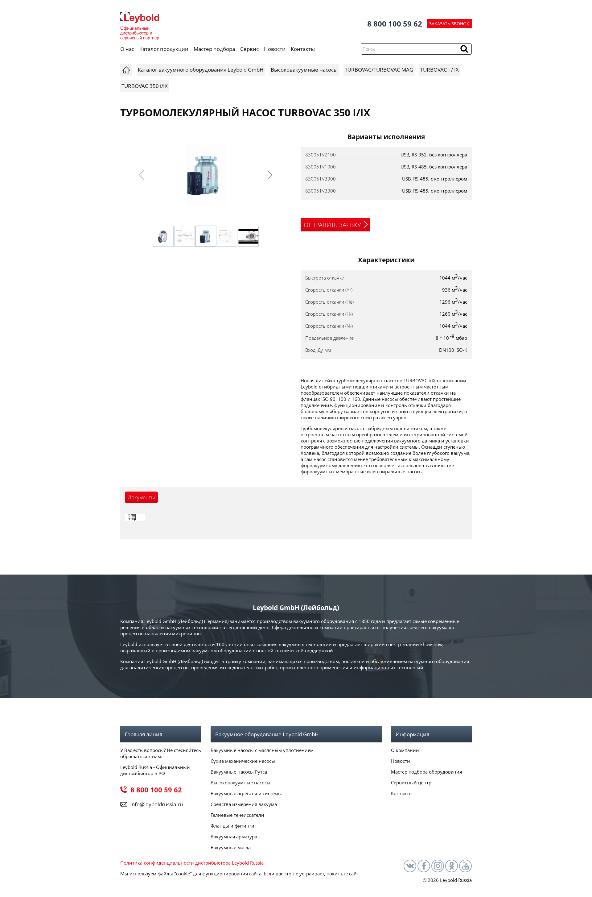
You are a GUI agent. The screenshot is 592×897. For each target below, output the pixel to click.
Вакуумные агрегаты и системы (246, 793)
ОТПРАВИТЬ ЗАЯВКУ (332, 225)
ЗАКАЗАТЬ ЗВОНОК (449, 24)
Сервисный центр (411, 782)
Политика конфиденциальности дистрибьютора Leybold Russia (192, 863)
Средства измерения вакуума (244, 804)
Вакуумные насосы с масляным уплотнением (262, 750)
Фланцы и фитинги (232, 826)
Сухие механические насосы (243, 761)
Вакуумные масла (231, 847)
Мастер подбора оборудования (426, 772)
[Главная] (126, 70)
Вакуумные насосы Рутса (239, 772)
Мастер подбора (214, 48)
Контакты (303, 48)
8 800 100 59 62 (394, 24)
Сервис (249, 48)
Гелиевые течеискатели (237, 815)
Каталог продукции (163, 48)
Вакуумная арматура (234, 836)
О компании (405, 750)
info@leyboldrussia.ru (156, 804)
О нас (127, 48)
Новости (275, 48)
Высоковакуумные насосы (240, 782)
